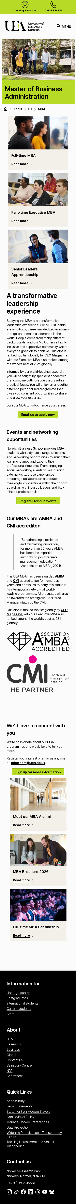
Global (11, 1055)
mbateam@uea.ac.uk (28, 763)
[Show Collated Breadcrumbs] (30, 109)
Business (13, 1049)
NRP (10, 1071)
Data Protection (18, 1127)
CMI (16, 581)
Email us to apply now (38, 415)
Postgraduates (17, 998)
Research (14, 1044)
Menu (66, 27)
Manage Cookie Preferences (28, 1122)
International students (22, 1003)
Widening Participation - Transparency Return (34, 1135)
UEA (10, 1039)
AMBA (59, 576)
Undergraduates (18, 993)
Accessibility (16, 1101)
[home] (6, 109)
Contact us (15, 1060)
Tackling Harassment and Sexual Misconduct (30, 1144)
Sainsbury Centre (19, 1065)
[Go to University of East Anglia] (24, 26)
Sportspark (15, 1076)
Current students (19, 1009)
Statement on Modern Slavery (28, 1111)
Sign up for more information (38, 772)
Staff (10, 1014)
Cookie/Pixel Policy (20, 1117)
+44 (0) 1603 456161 (21, 1183)
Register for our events (38, 501)
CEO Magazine (55, 355)
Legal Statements (19, 1106)
